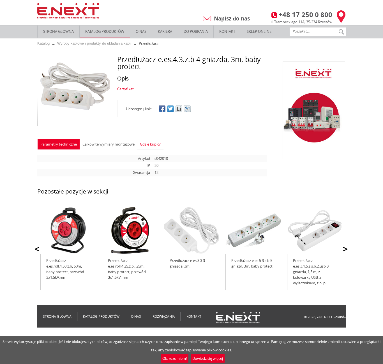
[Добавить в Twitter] (170, 108)
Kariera (165, 31)
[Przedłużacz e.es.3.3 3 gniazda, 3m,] (191, 230)
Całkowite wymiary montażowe (108, 144)
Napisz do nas (232, 18)
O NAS (141, 31)
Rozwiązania (164, 316)
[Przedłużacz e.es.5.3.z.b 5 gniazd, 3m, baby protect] (253, 230)
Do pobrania (196, 31)
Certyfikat (125, 88)
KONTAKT (227, 31)
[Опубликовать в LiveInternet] (179, 108)
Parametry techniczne (58, 144)
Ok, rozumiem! (174, 358)
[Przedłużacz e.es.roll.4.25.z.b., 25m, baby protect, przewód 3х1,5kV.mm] (130, 230)
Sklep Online (259, 31)
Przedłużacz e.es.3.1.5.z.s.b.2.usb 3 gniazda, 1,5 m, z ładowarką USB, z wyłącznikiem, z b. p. (311, 271)
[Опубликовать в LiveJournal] (187, 108)
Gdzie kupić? (150, 144)
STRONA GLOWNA (58, 31)
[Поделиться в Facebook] (162, 108)
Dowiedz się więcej (207, 358)
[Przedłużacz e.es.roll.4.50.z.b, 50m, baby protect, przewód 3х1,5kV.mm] (68, 230)
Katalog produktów (104, 31)
